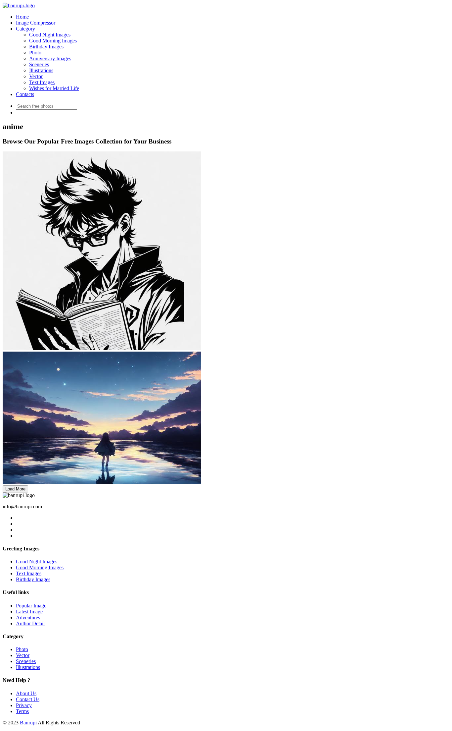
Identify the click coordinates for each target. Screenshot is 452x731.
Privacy (24, 705)
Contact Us (27, 699)
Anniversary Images (50, 58)
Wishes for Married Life (54, 88)
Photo (35, 52)
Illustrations (41, 70)
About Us (26, 693)
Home (22, 17)
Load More (15, 488)
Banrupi (28, 722)
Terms (22, 711)
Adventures (28, 617)
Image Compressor (35, 23)
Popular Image (31, 605)
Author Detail (30, 623)
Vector (36, 76)
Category (25, 28)
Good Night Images (49, 34)
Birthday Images (46, 46)
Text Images (42, 82)
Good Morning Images (53, 40)
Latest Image (29, 611)
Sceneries (39, 64)
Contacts (25, 94)
